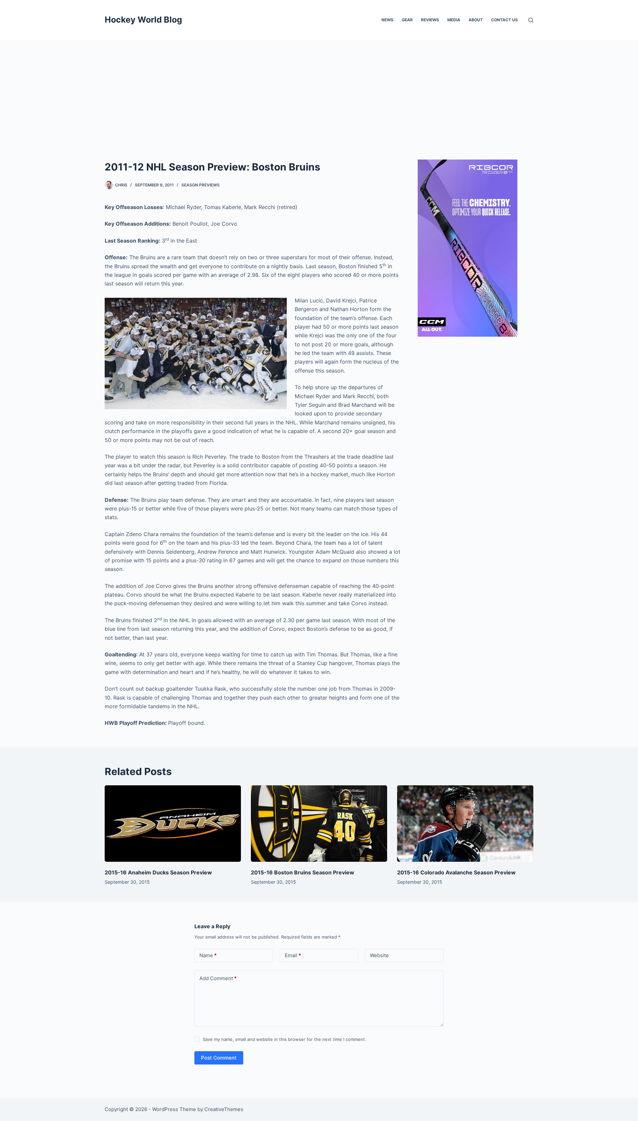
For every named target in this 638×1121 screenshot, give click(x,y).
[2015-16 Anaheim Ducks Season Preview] (173, 823)
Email (293, 955)
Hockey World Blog (143, 20)
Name (208, 955)
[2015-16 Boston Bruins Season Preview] (319, 823)
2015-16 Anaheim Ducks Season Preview (158, 872)
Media (453, 19)
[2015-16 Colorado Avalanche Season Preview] (465, 823)
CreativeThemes (223, 1109)
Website (379, 955)
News (387, 19)
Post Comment (219, 1058)
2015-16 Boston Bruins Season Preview (302, 872)
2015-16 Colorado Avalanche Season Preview (456, 872)
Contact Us (504, 19)
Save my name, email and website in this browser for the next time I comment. (284, 1039)
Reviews (430, 19)
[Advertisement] (319, 89)
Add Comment (218, 978)
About (476, 19)
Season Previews (200, 184)
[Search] (530, 20)
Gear (407, 19)
